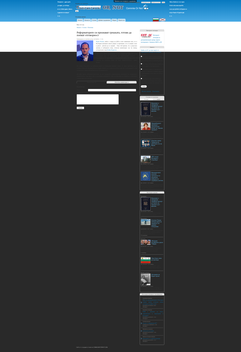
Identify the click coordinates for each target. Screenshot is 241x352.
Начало (80, 20)
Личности (87, 20)
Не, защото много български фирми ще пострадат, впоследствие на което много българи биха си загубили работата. (152, 58)
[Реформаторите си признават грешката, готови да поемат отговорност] (85, 62)
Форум (114, 20)
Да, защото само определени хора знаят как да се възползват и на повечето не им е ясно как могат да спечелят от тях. (152, 81)
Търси (77, 6)
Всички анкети (146, 91)
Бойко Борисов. (112, 50)
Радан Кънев (100, 41)
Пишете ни (121, 20)
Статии (94, 20)
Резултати (155, 91)
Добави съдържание (104, 20)
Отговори (143, 54)
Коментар (80, 93)
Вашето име (80, 90)
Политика (90, 27)
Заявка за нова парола (132, 2)
